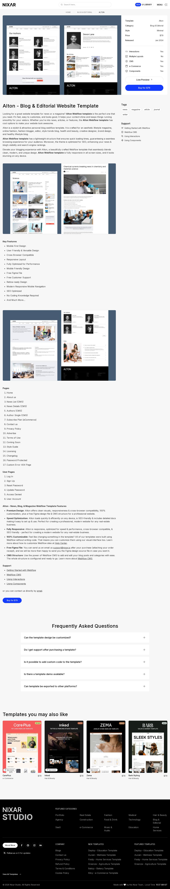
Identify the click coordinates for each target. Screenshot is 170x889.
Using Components (16, 583)
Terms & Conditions (65, 868)
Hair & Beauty (160, 815)
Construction (86, 819)
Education (134, 827)
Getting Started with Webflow (21, 570)
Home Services (157, 829)
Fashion (108, 815)
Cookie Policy (62, 873)
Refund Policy (62, 864)
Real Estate (85, 815)
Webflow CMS (85, 558)
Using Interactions (16, 579)
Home (68, 12)
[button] (7, 55)
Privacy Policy (62, 859)
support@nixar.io (61, 547)
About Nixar (10, 845)
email (39, 591)
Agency (59, 819)
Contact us (60, 855)
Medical (132, 815)
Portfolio (59, 815)
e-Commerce (86, 827)
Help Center (61, 543)
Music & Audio (108, 829)
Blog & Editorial (84, 12)
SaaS (58, 827)
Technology (135, 819)
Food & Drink (110, 819)
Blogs (58, 850)
